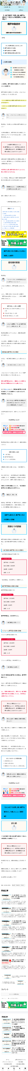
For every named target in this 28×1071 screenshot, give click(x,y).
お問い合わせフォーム (20, 1059)
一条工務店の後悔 (14, 1066)
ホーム (7, 1059)
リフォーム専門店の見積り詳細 (10, 224)
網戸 (14, 885)
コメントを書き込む (14, 994)
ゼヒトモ (7, 389)
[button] (25, 498)
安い (24, 885)
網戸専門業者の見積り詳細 (9, 222)
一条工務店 (20, 1061)
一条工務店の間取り (7, 885)
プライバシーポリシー (7, 1061)
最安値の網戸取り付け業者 (9, 215)
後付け (19, 885)
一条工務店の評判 (7, 1064)
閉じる (12, 208)
